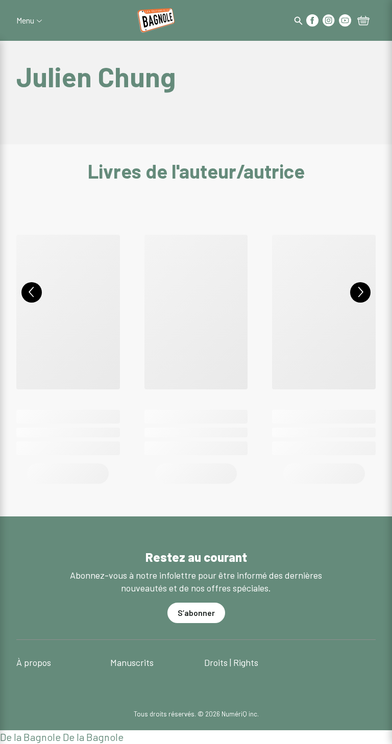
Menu (25, 20)
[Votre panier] (363, 21)
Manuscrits (132, 662)
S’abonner (196, 612)
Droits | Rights (231, 662)
